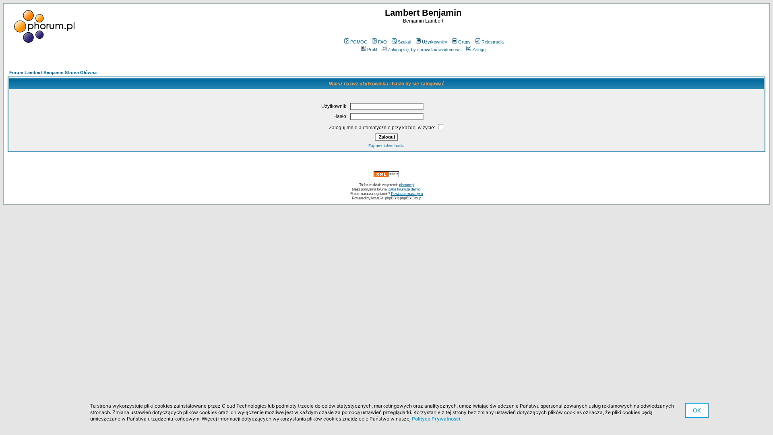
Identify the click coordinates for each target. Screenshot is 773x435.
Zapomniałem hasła (386, 145)
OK (697, 410)
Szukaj (404, 41)
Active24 (376, 198)
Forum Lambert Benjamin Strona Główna (53, 72)
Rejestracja (493, 41)
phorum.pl (406, 184)
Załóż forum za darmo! (404, 189)
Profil (372, 49)
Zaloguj (479, 49)
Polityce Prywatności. (436, 419)
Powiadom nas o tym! (407, 193)
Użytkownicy (434, 41)
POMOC (358, 41)
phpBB (390, 198)
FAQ (382, 41)
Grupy (464, 41)
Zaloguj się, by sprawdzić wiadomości (424, 49)
